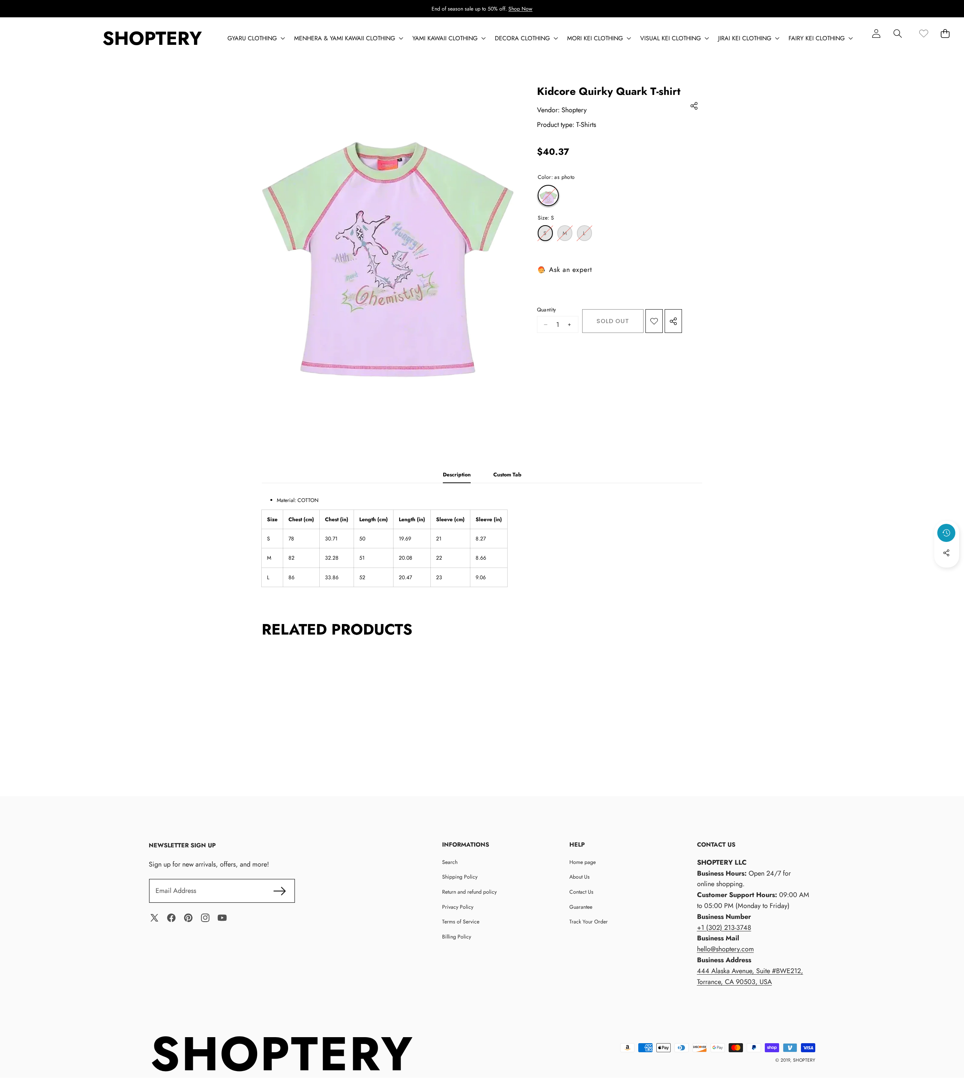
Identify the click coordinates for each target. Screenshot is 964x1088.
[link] (923, 33)
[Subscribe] (280, 891)
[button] (897, 33)
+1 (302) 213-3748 (724, 927)
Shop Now (520, 8)
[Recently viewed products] (946, 533)
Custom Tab (507, 474)
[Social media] (946, 553)
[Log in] (876, 33)
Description (457, 474)
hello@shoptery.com (725, 949)
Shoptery (574, 110)
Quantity (546, 309)
